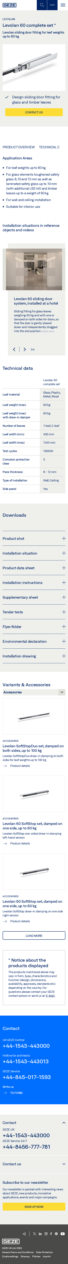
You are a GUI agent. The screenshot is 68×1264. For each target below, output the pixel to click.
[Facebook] (51, 1234)
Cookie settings (10, 1256)
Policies (36, 1256)
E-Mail (50, 995)
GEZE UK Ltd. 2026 (12, 1248)
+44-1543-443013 (26, 1061)
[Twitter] (34, 1234)
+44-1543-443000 (26, 1046)
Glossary (25, 1256)
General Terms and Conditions (18, 1252)
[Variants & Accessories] (34, 693)
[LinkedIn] (40, 1234)
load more (34, 935)
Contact (9, 1123)
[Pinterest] (56, 1234)
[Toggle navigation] (63, 5)
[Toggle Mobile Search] (42, 5)
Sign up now (34, 1206)
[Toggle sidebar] (52, 5)
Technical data (52, 147)
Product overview (19, 147)
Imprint (47, 1256)
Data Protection (44, 1252)
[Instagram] (46, 1234)
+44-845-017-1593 (27, 1077)
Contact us (34, 112)
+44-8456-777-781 (26, 1147)
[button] (14, 349)
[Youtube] (62, 1234)
